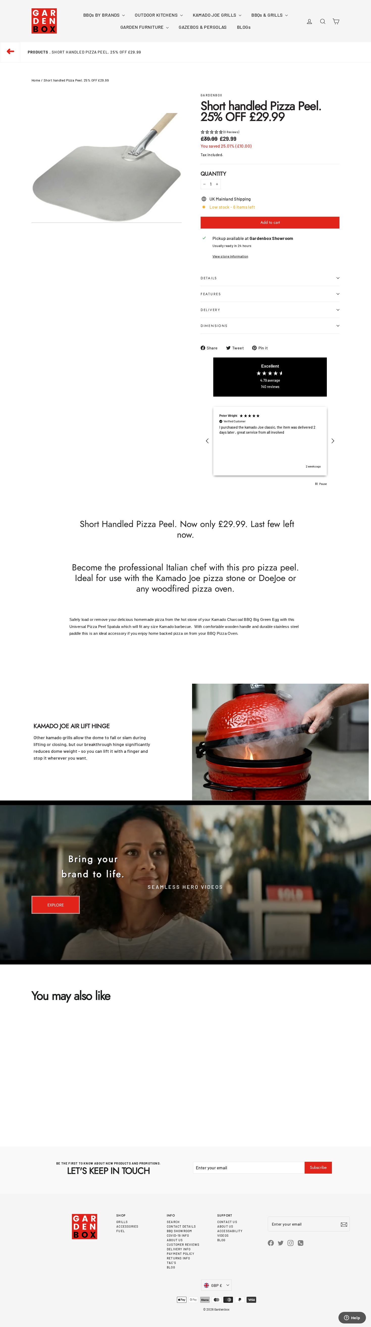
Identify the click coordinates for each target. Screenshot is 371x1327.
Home (36, 80)
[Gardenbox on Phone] (300, 1242)
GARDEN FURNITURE (142, 27)
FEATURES (211, 293)
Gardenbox (212, 95)
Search (173, 1222)
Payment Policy (180, 1253)
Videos (223, 1235)
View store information (230, 256)
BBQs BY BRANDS (102, 15)
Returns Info (178, 1258)
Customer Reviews (183, 1244)
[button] (270, 132)
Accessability (230, 1231)
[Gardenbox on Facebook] (271, 1242)
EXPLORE (55, 905)
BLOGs (244, 27)
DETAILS (209, 278)
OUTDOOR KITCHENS (157, 15)
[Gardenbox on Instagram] (290, 1242)
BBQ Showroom (179, 1231)
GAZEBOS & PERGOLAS (203, 27)
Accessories (127, 1226)
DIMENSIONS (214, 325)
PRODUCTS (38, 52)
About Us (175, 1240)
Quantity (213, 174)
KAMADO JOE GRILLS (215, 15)
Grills (122, 1222)
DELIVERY (211, 309)
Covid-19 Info (178, 1235)
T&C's (171, 1262)
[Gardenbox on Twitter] (281, 1242)
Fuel (120, 1231)
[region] (270, 441)
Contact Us (227, 1222)
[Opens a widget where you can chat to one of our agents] (352, 1318)
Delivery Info (179, 1249)
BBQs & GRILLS (267, 15)
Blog (171, 1267)
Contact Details (181, 1226)
